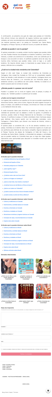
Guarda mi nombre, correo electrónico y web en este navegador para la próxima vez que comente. (25, 349)
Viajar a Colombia (7, 369)
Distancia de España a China (12, 162)
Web (2, 341)
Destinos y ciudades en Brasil (12, 237)
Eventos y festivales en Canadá (13, 208)
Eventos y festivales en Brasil (12, 234)
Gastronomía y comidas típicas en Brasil (15, 231)
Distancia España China (10, 172)
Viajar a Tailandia (7, 366)
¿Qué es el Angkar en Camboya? (13, 178)
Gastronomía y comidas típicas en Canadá (16, 204)
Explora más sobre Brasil (11, 247)
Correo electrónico (7, 334)
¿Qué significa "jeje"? (10, 168)
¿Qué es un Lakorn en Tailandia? (13, 188)
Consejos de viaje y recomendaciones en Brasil (17, 244)
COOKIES (4, 376)
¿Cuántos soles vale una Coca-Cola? (14, 175)
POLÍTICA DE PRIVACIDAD (15, 376)
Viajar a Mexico (6, 367)
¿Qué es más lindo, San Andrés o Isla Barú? (16, 182)
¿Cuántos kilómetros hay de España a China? (17, 159)
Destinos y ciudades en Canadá (13, 211)
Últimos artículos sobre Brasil (12, 250)
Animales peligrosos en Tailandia (13, 165)
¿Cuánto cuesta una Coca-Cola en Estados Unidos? (19, 191)
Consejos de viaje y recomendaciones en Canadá (18, 217)
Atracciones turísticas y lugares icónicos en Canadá (19, 214)
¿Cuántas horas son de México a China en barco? (18, 185)
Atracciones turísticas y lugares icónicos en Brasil (18, 240)
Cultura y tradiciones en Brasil (12, 227)
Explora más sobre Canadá (11, 221)
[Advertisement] (26, 23)
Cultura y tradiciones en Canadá (13, 201)
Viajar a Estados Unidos (8, 364)
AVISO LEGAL (26, 376)
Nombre (3, 326)
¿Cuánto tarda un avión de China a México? (16, 195)
